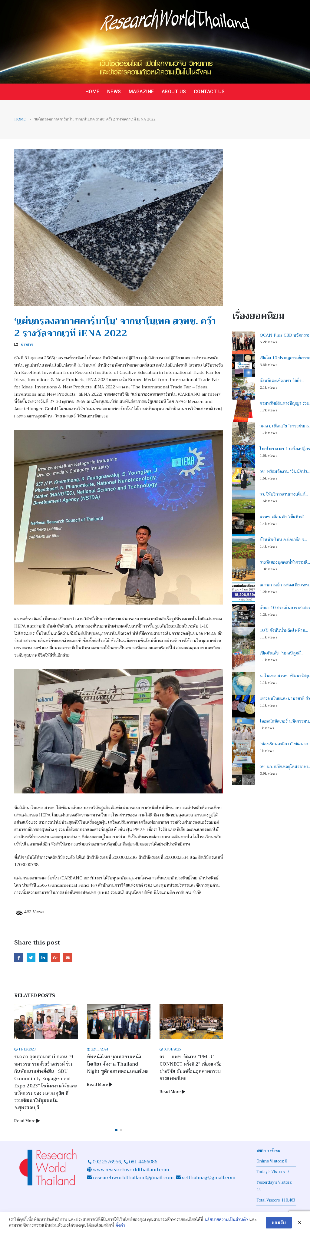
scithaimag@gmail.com (209, 1177)
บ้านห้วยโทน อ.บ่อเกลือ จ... (283, 539)
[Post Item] (46, 1021)
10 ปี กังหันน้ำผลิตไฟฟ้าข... (284, 630)
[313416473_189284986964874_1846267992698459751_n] (118, 731)
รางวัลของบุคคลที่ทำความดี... (285, 562)
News (114, 91)
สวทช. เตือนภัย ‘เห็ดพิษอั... (283, 516)
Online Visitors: (270, 1161)
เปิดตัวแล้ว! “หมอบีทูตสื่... (281, 653)
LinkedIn (43, 957)
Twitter (31, 957)
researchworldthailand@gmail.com (133, 1177)
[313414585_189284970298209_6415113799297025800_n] (118, 517)
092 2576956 (107, 1162)
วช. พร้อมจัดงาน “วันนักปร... (285, 471)
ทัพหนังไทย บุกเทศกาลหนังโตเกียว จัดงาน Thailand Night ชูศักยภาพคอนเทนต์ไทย (118, 1064)
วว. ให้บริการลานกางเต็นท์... (284, 494)
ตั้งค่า (120, 1225)
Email (67, 957)
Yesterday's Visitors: (274, 1182)
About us (174, 91)
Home (92, 91)
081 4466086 (143, 1162)
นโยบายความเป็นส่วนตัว (226, 1220)
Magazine (141, 91)
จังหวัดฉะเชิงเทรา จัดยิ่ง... (282, 380)
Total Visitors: (269, 1200)
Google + (55, 957)
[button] (116, 1130)
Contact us (209, 91)
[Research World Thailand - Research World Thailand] (155, 42)
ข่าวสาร (27, 344)
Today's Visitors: (271, 1172)
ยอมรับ (279, 1222)
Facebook (18, 957)
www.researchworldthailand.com (131, 1169)
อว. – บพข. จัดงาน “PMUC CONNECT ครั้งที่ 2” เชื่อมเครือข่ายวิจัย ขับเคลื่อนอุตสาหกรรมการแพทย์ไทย (191, 1068)
